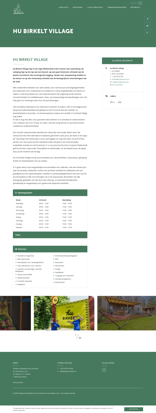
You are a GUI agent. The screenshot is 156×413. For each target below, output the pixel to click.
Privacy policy (18, 382)
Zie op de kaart (117, 85)
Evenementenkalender (117, 7)
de (137, 3)
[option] (78, 313)
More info (22, 410)
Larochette (64, 7)
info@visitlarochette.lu (68, 371)
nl (140, 3)
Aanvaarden (133, 409)
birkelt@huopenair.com (120, 79)
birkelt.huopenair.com (121, 82)
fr (132, 3)
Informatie (135, 7)
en (135, 3)
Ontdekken (77, 7)
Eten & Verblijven (94, 7)
